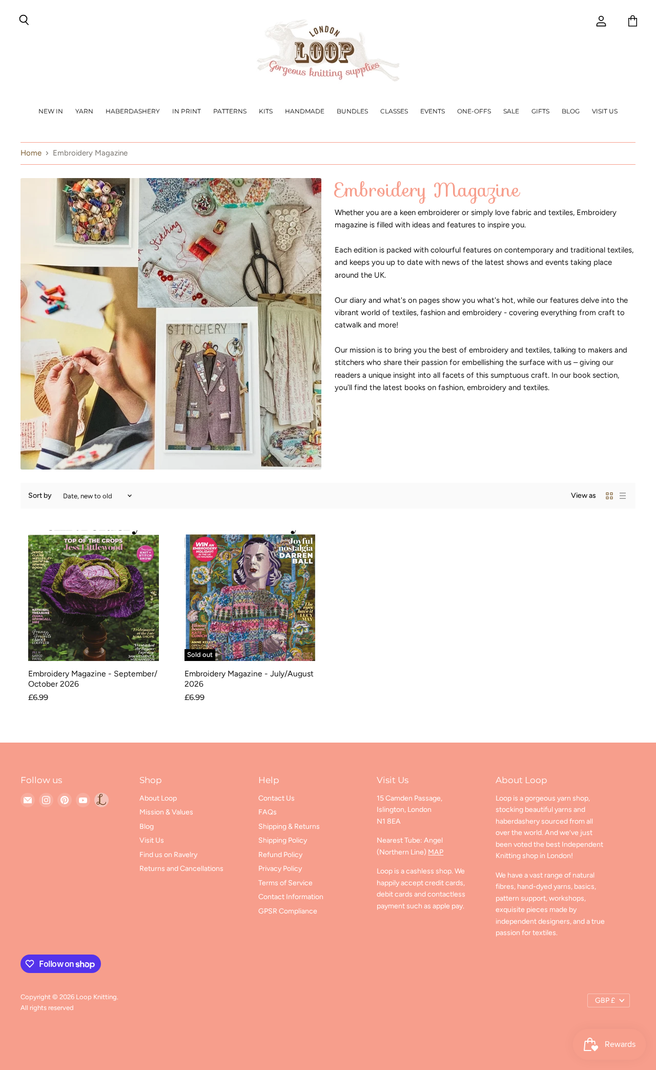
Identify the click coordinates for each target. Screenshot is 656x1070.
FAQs (267, 812)
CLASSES (394, 111)
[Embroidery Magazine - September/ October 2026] (93, 595)
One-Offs (474, 111)
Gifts (540, 111)
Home (31, 153)
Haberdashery (133, 111)
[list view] (623, 496)
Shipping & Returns (289, 826)
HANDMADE (304, 111)
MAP (435, 852)
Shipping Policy (282, 840)
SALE (511, 111)
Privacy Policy (280, 868)
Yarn (84, 111)
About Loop (158, 798)
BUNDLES (352, 111)
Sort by (40, 496)
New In (50, 111)
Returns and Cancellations (181, 868)
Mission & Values (166, 812)
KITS (266, 111)
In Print (186, 111)
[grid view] (609, 496)
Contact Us (276, 798)
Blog (571, 111)
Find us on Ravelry (168, 854)
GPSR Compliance (287, 911)
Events (432, 111)
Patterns (230, 111)
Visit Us (605, 111)
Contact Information (290, 896)
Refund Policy (280, 854)
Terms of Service (285, 883)
